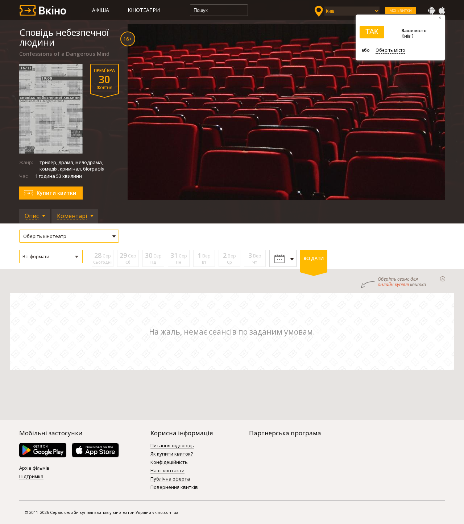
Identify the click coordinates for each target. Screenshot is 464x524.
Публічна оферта (170, 479)
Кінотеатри (144, 10)
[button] (51, 256)
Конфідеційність (169, 462)
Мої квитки (400, 10)
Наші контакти (167, 471)
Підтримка (31, 476)
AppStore (441, 10)
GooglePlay (431, 10)
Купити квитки (56, 192)
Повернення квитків (174, 487)
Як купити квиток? (171, 454)
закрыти (442, 278)
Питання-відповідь (172, 446)
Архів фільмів (34, 468)
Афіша (100, 10)
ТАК (371, 31)
